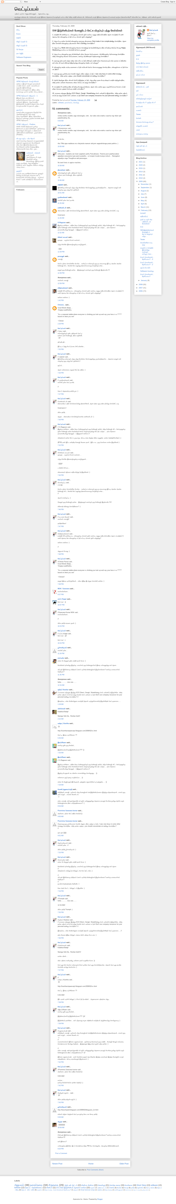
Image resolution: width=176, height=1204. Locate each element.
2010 (141, 178)
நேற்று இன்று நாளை (143, 63)
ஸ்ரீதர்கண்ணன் (63, 288)
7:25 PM (61, 349)
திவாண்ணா (61, 170)
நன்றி (132, 1188)
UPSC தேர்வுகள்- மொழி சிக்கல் (27, 81)
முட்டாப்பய (139, 95)
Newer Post (57, 1164)
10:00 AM (61, 146)
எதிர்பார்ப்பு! (144, 216)
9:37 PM (61, 594)
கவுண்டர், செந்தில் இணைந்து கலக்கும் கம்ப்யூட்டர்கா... (146, 251)
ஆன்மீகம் (140, 1188)
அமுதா (60, 1122)
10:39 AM (61, 165)
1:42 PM (61, 300)
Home (91, 1164)
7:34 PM (61, 891)
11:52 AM (61, 233)
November (145, 184)
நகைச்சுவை (68, 103)
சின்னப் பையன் (63, 237)
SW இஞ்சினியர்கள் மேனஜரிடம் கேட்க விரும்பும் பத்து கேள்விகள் (87, 30)
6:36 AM (60, 738)
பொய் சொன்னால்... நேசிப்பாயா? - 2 (147, 263)
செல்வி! (143, 213)
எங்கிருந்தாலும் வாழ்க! (144, 99)
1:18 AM (60, 704)
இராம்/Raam (62, 742)
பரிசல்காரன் (61, 709)
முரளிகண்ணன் (63, 197)
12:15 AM (61, 685)
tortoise (17, 1188)
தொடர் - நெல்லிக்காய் (33, 1188)
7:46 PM (61, 509)
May (143, 200)
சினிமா (49, 1188)
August (144, 191)
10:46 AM (61, 180)
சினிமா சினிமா (88, 1185)
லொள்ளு (76, 103)
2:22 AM (60, 719)
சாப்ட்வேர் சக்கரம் (142, 67)
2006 (141, 291)
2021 (141, 162)
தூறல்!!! (19, 171)
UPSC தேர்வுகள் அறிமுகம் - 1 (27, 96)
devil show (128, 1190)
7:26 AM (60, 753)
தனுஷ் (18, 38)
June (143, 197)
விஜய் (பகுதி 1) (21, 42)
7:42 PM (61, 1062)
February (144, 210)
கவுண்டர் (39, 1190)
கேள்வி (119, 1188)
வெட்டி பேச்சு (150, 1188)
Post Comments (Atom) (95, 1170)
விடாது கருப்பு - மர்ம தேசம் (25, 138)
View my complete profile (153, 39)
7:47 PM (61, 526)
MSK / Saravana (63, 589)
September (145, 187)
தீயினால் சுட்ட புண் (142, 87)
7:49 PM (61, 584)
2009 (141, 181)
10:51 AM (61, 193)
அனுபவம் (19, 1185)
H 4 (137, 59)
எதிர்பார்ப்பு (139, 71)
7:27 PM (61, 394)
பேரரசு (18, 34)
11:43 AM (61, 218)
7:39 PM (61, 1023)
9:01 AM (60, 835)
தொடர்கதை (108, 1190)
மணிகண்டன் (62, 208)
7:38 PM (61, 1002)
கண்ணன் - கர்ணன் (33, 153)
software (61, 103)
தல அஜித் (19, 53)
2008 (141, 284)
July (142, 194)
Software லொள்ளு (147, 271)
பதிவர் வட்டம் (102, 1188)
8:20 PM (61, 1149)
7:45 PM (61, 475)
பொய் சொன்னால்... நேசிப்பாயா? (147, 275)
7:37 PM (61, 970)
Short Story (141, 1185)
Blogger (99, 1199)
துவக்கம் (19, 110)
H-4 (141, 227)
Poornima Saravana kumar (67, 811)
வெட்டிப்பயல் (26, 8)
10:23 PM (61, 626)
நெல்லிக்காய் (140, 150)
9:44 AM (60, 121)
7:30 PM (61, 420)
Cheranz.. (61, 305)
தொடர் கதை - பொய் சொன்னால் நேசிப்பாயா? (58, 1190)
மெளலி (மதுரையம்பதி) (65, 789)
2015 (141, 168)
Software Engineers (23, 57)
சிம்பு (18, 30)
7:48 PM (61, 554)
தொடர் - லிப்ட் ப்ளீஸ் (27, 1190)
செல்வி (138, 118)
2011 (141, 175)
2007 (141, 288)
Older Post (123, 1164)
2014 (141, 172)
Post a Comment (61, 1153)
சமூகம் (92, 1188)
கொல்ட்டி (139, 51)
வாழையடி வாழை (142, 134)
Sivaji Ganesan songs (88, 1190)
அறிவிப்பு (99, 1190)
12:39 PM (61, 273)
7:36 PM (61, 938)
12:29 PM (61, 252)
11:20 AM (61, 203)
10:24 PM (61, 643)
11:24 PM (61, 653)
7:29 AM (60, 785)
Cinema (111, 1188)
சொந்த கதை (115, 1185)
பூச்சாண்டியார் (62, 648)
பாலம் (138, 130)
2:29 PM (61, 324)
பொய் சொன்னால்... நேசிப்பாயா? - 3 (147, 258)
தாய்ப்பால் (139, 106)
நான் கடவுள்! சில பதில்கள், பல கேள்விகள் (146, 222)
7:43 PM (61, 1102)
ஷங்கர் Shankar (63, 690)
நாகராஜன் (61, 256)
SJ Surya (19, 49)
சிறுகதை (53, 1185)
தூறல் (138, 55)
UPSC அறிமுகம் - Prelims (25, 124)
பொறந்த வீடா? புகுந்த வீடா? (146, 102)
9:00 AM (60, 816)
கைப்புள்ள (61, 658)
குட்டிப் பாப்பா (140, 75)
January (144, 280)
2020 (141, 165)
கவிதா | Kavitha (63, 723)
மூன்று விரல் (145, 1190)
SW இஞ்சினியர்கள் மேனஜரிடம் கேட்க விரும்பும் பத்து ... (147, 233)
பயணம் (138, 110)
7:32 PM (61, 445)
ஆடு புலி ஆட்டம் (141, 146)
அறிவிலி (60, 185)
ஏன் (137, 91)
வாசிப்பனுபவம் (119, 1190)
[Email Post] (95, 100)
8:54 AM (60, 806)
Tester (138, 114)
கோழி (126, 1188)
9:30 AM (60, 1117)
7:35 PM (61, 912)
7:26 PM (61, 373)
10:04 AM (61, 1127)
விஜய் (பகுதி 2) (21, 45)
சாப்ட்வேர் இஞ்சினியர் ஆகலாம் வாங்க (71, 1188)
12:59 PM (61, 283)
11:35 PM (61, 675)
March (143, 207)
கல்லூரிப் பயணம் (142, 126)
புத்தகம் (76, 1190)
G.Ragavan (62, 222)
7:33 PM (61, 852)
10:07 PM (61, 605)
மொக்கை (128, 1185)
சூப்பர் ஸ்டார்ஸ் (145, 268)
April (143, 204)
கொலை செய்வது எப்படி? (145, 122)
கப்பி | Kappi (62, 599)
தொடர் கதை (136, 1190)
